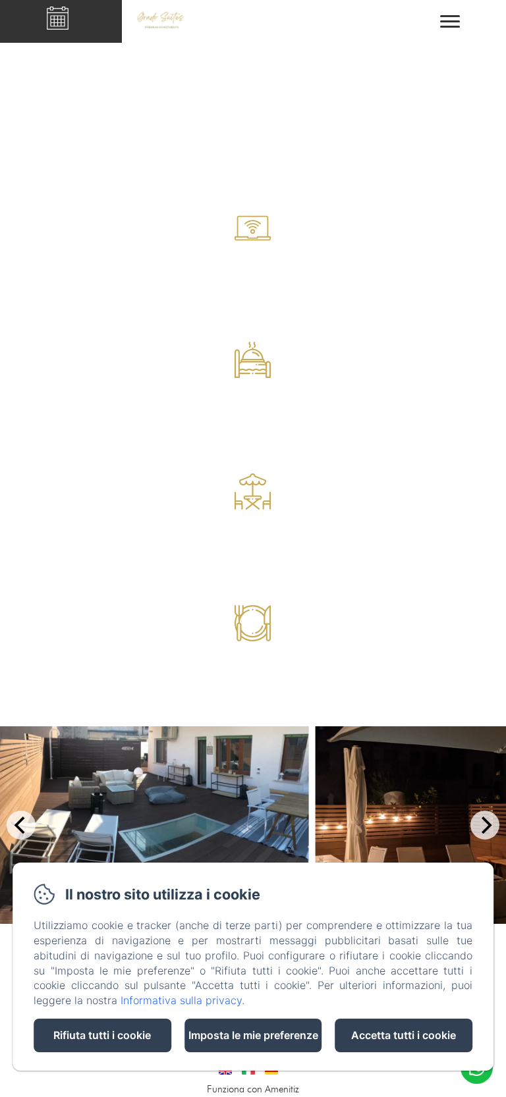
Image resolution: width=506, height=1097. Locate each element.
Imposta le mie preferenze (253, 1035)
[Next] (484, 825)
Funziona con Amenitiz (253, 1089)
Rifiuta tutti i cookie (102, 1035)
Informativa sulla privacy (181, 1000)
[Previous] (21, 825)
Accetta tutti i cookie (403, 1035)
